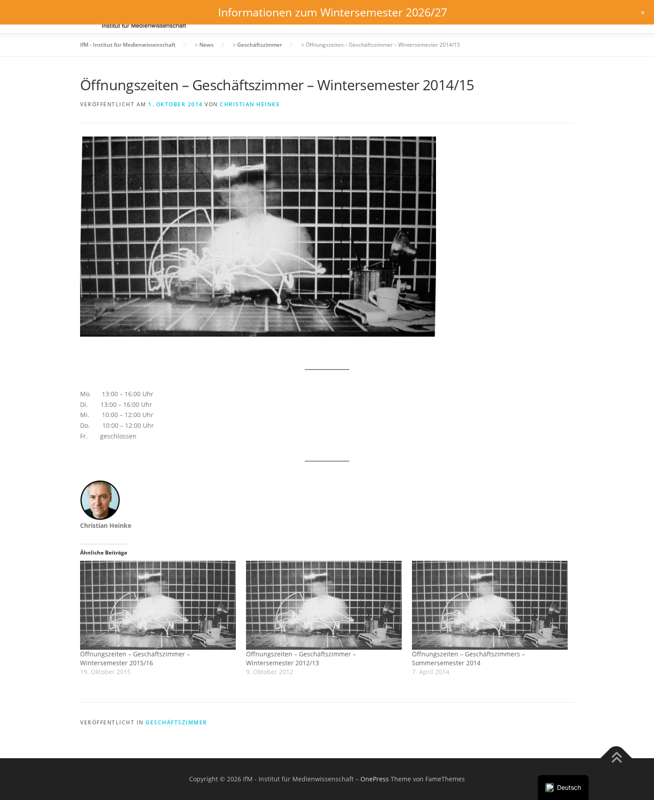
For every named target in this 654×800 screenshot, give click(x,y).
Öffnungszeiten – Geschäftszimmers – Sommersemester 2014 (468, 658)
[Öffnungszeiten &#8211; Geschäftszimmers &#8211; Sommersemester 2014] (490, 605)
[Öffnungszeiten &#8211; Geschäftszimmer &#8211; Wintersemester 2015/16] (158, 605)
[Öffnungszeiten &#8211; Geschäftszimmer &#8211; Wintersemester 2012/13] (324, 605)
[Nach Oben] (616, 758)
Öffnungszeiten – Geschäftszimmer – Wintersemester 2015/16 (135, 658)
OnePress (374, 779)
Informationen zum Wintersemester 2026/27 (332, 12)
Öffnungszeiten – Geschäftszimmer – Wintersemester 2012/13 (301, 658)
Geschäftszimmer (176, 722)
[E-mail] (88, 544)
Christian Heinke (250, 104)
